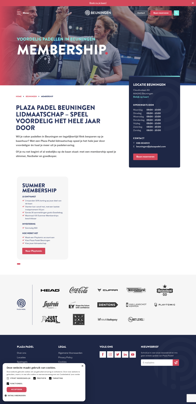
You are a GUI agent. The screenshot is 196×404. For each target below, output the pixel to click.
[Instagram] (110, 354)
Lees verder (75, 374)
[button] (16, 395)
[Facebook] (103, 354)
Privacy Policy (65, 357)
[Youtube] (132, 354)
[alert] (44, 382)
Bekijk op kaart (141, 96)
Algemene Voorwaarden (70, 353)
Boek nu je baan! (98, 3)
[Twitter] (118, 354)
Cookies (62, 361)
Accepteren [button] (16, 389)
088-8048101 (143, 143)
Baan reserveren (161, 13)
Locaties (21, 357)
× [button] (82, 366)
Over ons (21, 353)
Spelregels (22, 361)
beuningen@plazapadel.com (151, 146)
